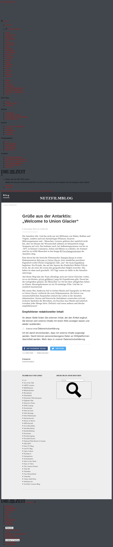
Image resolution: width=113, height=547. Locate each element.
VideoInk (27, 476)
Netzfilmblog (56, 198)
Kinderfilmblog (29, 431)
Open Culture (28, 451)
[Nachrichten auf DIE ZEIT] (13, 173)
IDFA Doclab (28, 423)
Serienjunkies (28, 459)
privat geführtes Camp (49, 279)
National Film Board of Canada (34, 441)
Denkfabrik (28, 395)
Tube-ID (27, 469)
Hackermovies (29, 418)
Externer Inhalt (32, 328)
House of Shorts (29, 421)
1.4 (25, 380)
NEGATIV (27, 443)
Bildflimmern (28, 388)
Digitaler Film (28, 400)
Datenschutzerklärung (48, 328)
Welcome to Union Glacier (48, 260)
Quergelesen (28, 456)
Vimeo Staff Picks (30, 479)
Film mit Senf (28, 411)
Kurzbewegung (29, 436)
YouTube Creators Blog (32, 484)
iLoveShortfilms (29, 426)
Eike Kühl (29, 353)
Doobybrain (28, 408)
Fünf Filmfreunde (30, 416)
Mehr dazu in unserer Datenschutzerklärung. (64, 339)
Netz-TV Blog (29, 446)
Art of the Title (29, 383)
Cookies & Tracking (12, 540)
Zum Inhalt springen (8, 2)
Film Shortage (29, 413)
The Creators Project (31, 466)
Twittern (60, 348)
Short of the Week (30, 461)
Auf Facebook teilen (36, 348)
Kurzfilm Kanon (29, 438)
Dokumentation (28, 362)
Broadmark (28, 393)
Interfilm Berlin (29, 428)
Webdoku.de (28, 481)
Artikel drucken (42, 353)
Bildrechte (9, 528)
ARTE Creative (29, 385)
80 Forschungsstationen (70, 251)
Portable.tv (27, 454)
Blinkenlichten (29, 390)
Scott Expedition (76, 262)
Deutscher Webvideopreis (33, 398)
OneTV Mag (28, 449)
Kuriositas (27, 433)
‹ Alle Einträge (10, 205)
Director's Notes (29, 403)
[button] (4, 21)
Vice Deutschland (30, 474)
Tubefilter (27, 471)
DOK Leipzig (28, 405)
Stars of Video (29, 464)
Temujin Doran (67, 257)
